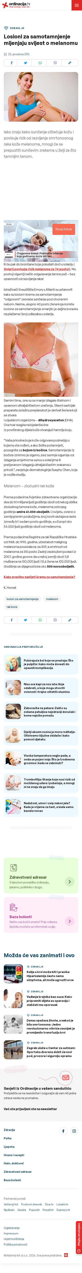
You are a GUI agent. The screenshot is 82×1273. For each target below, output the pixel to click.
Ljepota (9, 1146)
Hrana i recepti (14, 1155)
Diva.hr (49, 1204)
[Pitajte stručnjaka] (79, 1237)
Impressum (11, 1233)
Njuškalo (9, 1210)
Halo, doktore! (14, 1163)
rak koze (12, 606)
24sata (21, 1210)
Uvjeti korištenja (14, 1239)
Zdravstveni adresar (18, 1171)
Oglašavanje (12, 1227)
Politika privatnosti (15, 1244)
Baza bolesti (12, 1180)
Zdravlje (9, 1129)
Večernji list (11, 1204)
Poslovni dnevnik (31, 1204)
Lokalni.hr (62, 1204)
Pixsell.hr (48, 1210)
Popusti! (34, 1210)
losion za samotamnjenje (23, 599)
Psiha (7, 1138)
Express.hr (63, 1210)
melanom (52, 599)
